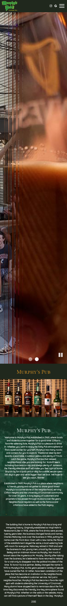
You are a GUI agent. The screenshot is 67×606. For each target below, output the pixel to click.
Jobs (33, 601)
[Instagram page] (50, 6)
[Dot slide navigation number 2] (37, 359)
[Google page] (55, 6)
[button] (64, 361)
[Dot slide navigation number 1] (30, 359)
